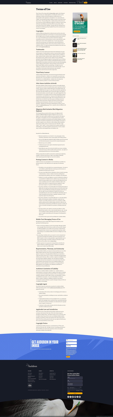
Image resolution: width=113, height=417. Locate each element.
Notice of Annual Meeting (32, 378)
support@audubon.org (45, 46)
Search (77, 2)
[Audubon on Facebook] (71, 397)
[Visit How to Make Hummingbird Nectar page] (80, 45)
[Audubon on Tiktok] (77, 397)
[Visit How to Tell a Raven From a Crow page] (80, 40)
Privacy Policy (53, 241)
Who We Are (30, 373)
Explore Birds (60, 2)
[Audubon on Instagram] (68, 397)
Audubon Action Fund (31, 381)
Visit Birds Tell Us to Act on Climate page (80, 23)
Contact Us (40, 377)
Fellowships (40, 374)
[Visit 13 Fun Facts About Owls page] (80, 55)
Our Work (50, 2)
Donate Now (52, 376)
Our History (30, 374)
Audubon (28, 2)
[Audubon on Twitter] (73, 397)
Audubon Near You (53, 373)
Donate (85, 2)
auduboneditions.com (44, 105)
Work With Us (41, 373)
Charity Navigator (30, 385)
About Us (55, 2)
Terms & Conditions (71, 354)
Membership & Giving (72, 2)
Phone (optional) (69, 345)
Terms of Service (74, 348)
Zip (68, 380)
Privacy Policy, (53, 13)
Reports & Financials (31, 380)
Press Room (40, 376)
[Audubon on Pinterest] (80, 397)
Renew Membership (53, 379)
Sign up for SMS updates (42, 379)
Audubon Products (53, 374)
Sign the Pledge (77, 31)
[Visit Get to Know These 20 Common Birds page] (80, 60)
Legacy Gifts (51, 377)
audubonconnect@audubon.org (56, 287)
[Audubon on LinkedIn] (75, 397)
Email (67, 339)
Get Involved (66, 2)
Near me (81, 2)
